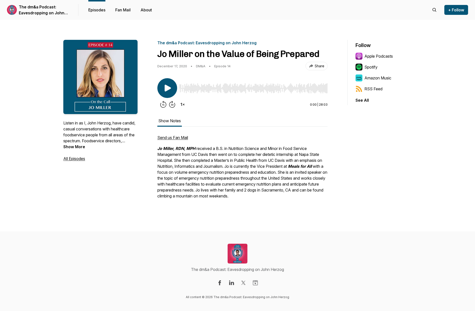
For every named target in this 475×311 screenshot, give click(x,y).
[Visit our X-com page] (243, 282)
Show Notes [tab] (169, 120)
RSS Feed (373, 88)
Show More (74, 146)
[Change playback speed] (183, 104)
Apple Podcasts (378, 56)
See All (362, 100)
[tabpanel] (242, 169)
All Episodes (74, 158)
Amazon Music (377, 77)
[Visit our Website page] (255, 282)
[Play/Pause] (167, 88)
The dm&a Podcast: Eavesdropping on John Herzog (41, 10)
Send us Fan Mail (172, 137)
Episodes (96, 9)
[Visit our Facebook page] (219, 282)
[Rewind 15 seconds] (163, 104)
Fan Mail (123, 9)
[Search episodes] (434, 10)
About (146, 9)
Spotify (371, 67)
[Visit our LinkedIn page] (231, 282)
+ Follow (456, 9)
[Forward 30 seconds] (172, 104)
